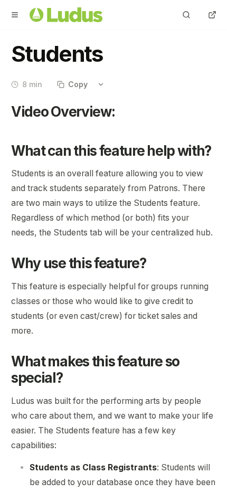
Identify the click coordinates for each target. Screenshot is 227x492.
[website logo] (66, 15)
